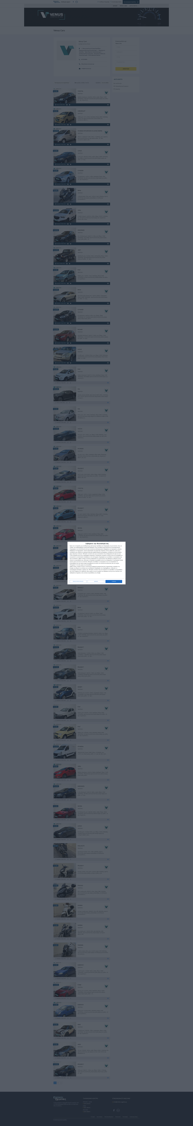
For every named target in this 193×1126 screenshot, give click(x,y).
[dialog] (96, 563)
